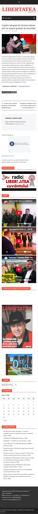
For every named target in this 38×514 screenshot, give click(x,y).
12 (13, 408)
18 (8, 411)
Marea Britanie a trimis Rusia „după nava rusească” (18, 448)
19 (13, 411)
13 (18, 408)
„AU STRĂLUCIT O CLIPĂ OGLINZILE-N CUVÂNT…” (18, 443)
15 (28, 408)
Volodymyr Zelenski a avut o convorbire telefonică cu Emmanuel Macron (28, 105)
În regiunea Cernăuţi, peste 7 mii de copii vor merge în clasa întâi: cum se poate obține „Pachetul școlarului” (18, 460)
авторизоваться (18, 124)
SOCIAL (14, 92)
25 (8, 414)
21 (23, 411)
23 (33, 411)
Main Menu (8, 18)
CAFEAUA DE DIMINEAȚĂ (10, 438)
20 (18, 411)
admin (15, 31)
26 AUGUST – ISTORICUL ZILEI (12, 441)
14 (23, 408)
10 (4, 408)
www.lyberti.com (24, 86)
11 (8, 408)
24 (4, 414)
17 (4, 411)
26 (13, 414)
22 (28, 411)
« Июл (5, 420)
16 (33, 408)
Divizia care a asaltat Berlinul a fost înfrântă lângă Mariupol (9, 105)
